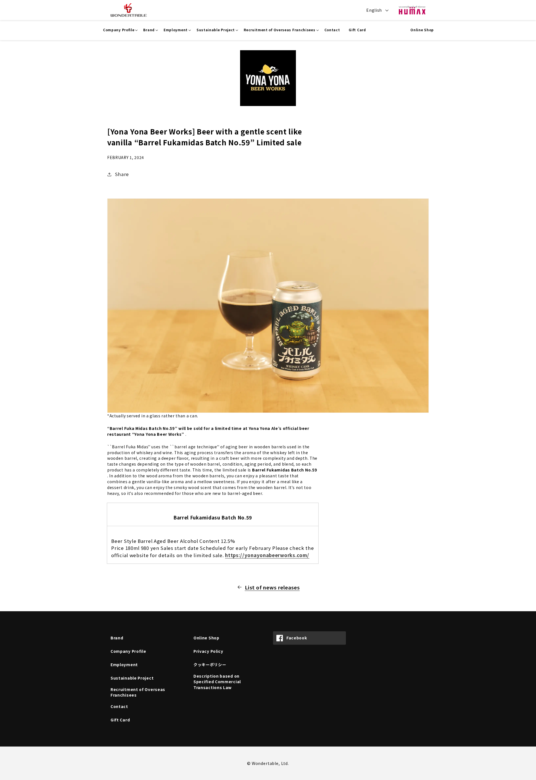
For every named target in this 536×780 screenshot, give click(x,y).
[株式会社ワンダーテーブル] (126, 10)
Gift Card (120, 720)
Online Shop (422, 29)
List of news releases (272, 587)
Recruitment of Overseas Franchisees (138, 692)
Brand (117, 638)
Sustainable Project (132, 678)
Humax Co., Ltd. (412, 10)
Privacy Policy (208, 651)
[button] (118, 30)
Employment (124, 664)
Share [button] (122, 174)
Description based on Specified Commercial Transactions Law (217, 681)
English (374, 10)
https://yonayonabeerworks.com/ (267, 555)
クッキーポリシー (209, 664)
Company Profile (128, 651)
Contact (119, 706)
